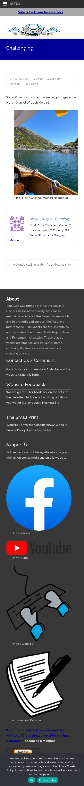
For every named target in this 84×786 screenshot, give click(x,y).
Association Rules (38, 430)
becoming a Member (39, 741)
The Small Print (22, 417)
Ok (31, 780)
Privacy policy (47, 780)
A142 (39, 78)
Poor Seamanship (60, 264)
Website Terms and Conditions (27, 425)
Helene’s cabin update (27, 264)
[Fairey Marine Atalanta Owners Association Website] (30, 29)
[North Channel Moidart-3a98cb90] (46, 152)
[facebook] (69, 20)
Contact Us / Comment (30, 360)
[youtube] (74, 20)
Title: (17, 198)
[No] (79, 770)
